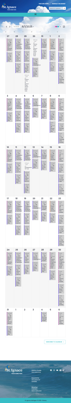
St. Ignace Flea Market (61, 48)
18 (16, 198)
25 (16, 249)
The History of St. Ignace (18, 58)
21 (42, 198)
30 (34, 36)
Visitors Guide (44, 3)
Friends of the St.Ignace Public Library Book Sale (53, 264)
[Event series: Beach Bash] (10, 43)
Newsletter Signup (58, 3)
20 (34, 198)
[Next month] (10, 27)
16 (59, 147)
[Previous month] (6, 27)
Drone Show (52, 69)
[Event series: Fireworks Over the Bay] (62, 78)
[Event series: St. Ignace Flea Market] (60, 44)
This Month (16, 26)
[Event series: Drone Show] (53, 67)
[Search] (64, 8)
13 (34, 147)
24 (8, 249)
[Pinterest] (60, 370)
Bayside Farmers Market (44, 45)
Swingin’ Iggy (61, 69)
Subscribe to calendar (54, 342)
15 (51, 147)
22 (51, 198)
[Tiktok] (63, 370)
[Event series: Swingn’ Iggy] (62, 67)
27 (8, 36)
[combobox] (56, 8)
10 (8, 147)
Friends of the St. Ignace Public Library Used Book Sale (27, 85)
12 (25, 147)
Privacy (44, 400)
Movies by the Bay (52, 130)
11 (16, 147)
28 (16, 36)
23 (59, 198)
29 (25, 36)
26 (25, 249)
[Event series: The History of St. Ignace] (19, 55)
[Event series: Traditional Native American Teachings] (19, 43)
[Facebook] (51, 370)
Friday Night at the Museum (53, 46)
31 (42, 36)
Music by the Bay (9, 59)
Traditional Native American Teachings (19, 46)
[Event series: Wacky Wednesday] (36, 62)
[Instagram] (54, 370)
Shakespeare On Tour (28, 168)
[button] (35, 14)
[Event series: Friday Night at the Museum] (53, 43)
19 (25, 198)
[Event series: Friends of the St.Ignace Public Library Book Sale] (51, 258)
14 (42, 147)
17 (8, 198)
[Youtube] (57, 370)
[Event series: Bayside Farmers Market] (44, 43)
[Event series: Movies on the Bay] (51, 127)
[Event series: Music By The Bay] (10, 56)
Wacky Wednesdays (37, 64)
